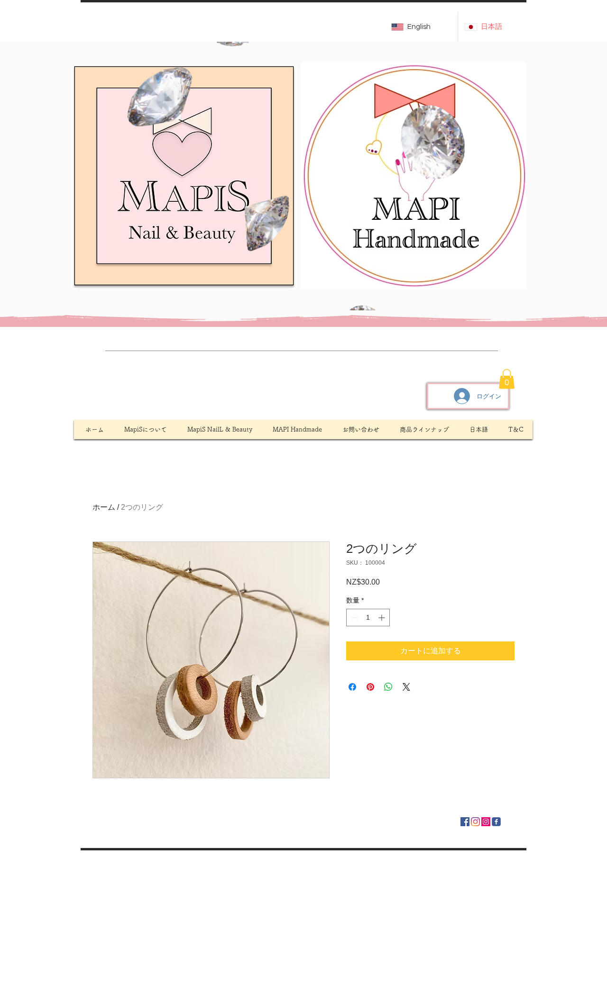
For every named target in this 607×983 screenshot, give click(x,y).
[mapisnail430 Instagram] (485, 821)
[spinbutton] (368, 617)
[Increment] (382, 617)
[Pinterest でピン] (370, 687)
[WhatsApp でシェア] (388, 687)
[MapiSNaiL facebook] (496, 821)
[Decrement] (353, 617)
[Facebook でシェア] (352, 687)
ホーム (103, 507)
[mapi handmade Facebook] (464, 821)
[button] (530, 299)
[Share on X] (406, 687)
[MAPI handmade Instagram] (475, 821)
